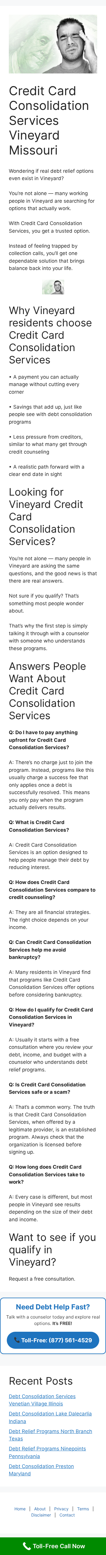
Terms (83, 1508)
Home (20, 1508)
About (40, 1508)
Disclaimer (41, 1514)
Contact (67, 1514)
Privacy (61, 1508)
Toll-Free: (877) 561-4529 (56, 1340)
